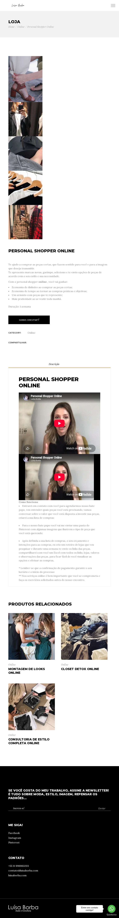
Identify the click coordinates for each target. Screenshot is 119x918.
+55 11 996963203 (18, 865)
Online (31, 332)
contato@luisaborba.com (23, 870)
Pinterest (14, 842)
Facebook (14, 833)
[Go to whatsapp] (111, 909)
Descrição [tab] (54, 364)
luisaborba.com (17, 875)
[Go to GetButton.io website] (112, 915)
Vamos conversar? (29, 319)
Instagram (14, 837)
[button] (37, 60)
